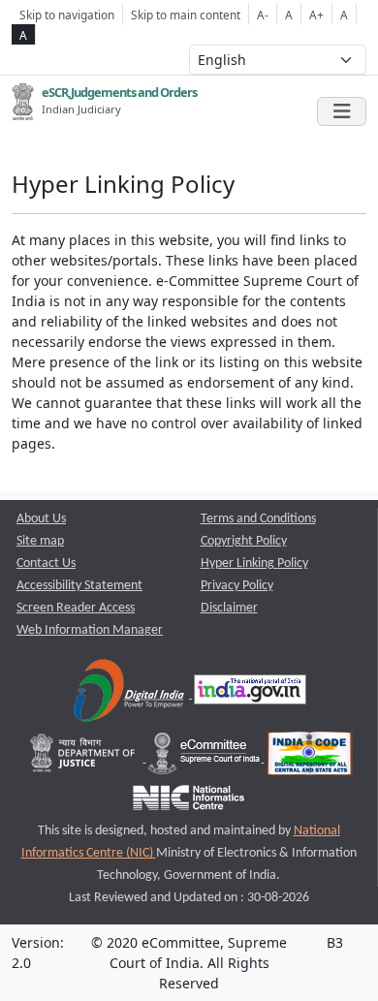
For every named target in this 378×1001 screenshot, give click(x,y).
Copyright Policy (244, 541)
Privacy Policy (237, 585)
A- (262, 14)
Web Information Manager (89, 630)
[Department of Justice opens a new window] (84, 758)
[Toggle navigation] (341, 111)
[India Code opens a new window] (310, 758)
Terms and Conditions (258, 519)
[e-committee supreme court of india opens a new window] (205, 758)
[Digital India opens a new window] (130, 694)
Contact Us (46, 563)
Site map (40, 541)
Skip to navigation (66, 14)
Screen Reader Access (75, 608)
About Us (41, 519)
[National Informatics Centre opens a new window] (188, 803)
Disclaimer (229, 608)
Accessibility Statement (79, 585)
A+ (316, 14)
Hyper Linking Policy (254, 563)
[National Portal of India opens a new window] (250, 694)
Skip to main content (185, 14)
